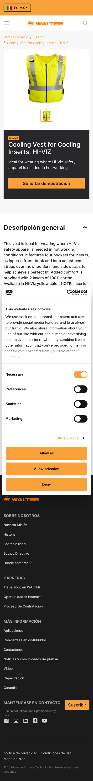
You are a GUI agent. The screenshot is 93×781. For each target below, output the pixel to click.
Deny (46, 484)
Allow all (46, 453)
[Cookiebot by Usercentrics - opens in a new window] (67, 292)
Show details (67, 438)
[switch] (81, 389)
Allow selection (46, 469)
